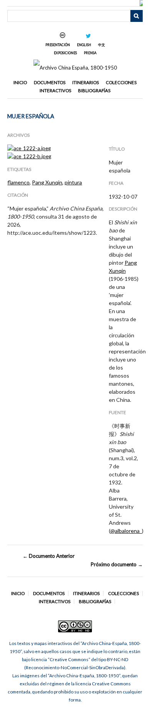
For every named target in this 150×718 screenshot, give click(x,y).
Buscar (136, 16)
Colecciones (121, 82)
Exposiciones (65, 53)
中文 (101, 45)
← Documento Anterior (49, 556)
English (84, 45)
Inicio (20, 82)
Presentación (57, 45)
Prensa (90, 53)
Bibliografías (94, 90)
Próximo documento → (116, 564)
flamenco (18, 182)
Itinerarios (85, 82)
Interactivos (55, 90)
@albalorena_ (126, 530)
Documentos (49, 82)
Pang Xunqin (47, 182)
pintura (73, 182)
